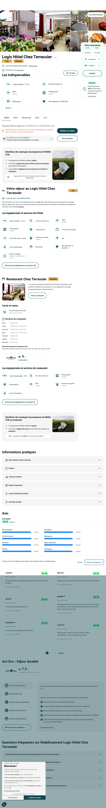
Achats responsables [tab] (17, 718)
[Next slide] (22, 292)
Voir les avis (20, 70)
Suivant (59, 653)
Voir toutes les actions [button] (46, 727)
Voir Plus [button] (7, 108)
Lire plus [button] (21, 207)
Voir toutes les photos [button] (96, 15)
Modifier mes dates (67, 131)
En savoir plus (22, 360)
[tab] (13, 299)
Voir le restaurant (37, 295)
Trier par (79, 562)
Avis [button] (45, 117)
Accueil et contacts (15, 477)
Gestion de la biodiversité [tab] (19, 702)
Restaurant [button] (26, 117)
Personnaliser (12, 798)
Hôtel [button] (15, 117)
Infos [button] (37, 117)
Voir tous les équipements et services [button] (20, 265)
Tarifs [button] (6, 117)
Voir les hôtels (67, 138)
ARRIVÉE (87, 48)
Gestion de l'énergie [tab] (17, 685)
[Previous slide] (4, 292)
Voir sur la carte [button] (33, 66)
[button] (4, 804)
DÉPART (97, 48)
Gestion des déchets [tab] (17, 710)
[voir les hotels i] (54, 139)
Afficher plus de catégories (15, 727)
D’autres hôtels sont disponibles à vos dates (23, 138)
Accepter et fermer (35, 798)
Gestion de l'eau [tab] (15, 694)
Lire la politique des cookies (11, 791)
